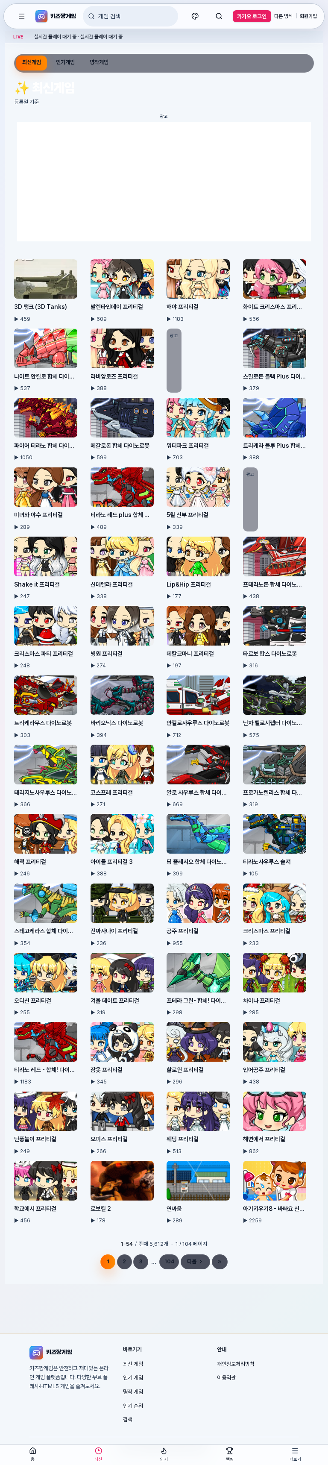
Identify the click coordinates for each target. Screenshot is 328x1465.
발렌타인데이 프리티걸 (117, 306)
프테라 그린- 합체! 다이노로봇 (198, 1000)
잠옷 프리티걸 (107, 1069)
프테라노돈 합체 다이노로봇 (274, 584)
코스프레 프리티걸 (112, 792)
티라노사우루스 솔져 (266, 861)
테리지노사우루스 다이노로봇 (45, 792)
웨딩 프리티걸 (183, 1139)
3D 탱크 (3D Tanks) (40, 306)
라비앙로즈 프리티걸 (114, 376)
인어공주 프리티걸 (264, 1069)
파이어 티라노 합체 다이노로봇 (45, 445)
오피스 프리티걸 (109, 1139)
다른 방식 (283, 16)
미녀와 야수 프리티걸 (38, 514)
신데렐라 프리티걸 (112, 584)
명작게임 (99, 62)
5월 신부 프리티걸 (187, 514)
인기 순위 (133, 1406)
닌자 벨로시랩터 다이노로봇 (274, 722)
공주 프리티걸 (183, 931)
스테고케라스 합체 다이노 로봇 (45, 931)
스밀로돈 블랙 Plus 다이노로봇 (274, 376)
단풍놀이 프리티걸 (35, 1139)
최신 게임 (133, 1364)
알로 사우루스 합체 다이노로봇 (198, 792)
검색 (127, 1419)
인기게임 (65, 62)
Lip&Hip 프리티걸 (189, 584)
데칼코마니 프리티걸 (190, 653)
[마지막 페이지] (220, 1261)
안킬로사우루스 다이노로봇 (198, 722)
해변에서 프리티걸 (264, 1139)
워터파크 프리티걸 (188, 445)
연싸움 (174, 1208)
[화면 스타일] (195, 16)
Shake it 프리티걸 (37, 584)
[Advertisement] (164, 181)
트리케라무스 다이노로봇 (43, 722)
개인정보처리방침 (236, 1364)
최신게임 (31, 62)
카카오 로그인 (251, 16)
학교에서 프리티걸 (35, 1208)
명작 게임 (133, 1392)
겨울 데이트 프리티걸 (115, 1000)
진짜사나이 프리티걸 (114, 931)
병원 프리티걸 (107, 653)
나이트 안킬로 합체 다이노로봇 (45, 376)
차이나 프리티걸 (261, 1000)
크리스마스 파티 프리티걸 (43, 653)
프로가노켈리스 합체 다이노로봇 (274, 792)
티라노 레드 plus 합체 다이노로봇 (122, 514)
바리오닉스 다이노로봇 (117, 722)
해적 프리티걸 (30, 861)
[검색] (219, 16)
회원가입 (308, 16)
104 (169, 1261)
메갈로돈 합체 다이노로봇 (120, 445)
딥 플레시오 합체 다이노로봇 (198, 861)
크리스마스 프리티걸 (266, 931)
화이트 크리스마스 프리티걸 (274, 306)
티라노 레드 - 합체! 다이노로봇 (45, 1069)
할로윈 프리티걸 (185, 1069)
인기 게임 (133, 1377)
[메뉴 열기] (22, 16)
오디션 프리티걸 (32, 1000)
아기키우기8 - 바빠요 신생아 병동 (274, 1208)
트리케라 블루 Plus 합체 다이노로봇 (274, 445)
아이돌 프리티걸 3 (112, 861)
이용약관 (226, 1377)
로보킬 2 (101, 1208)
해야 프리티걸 (183, 306)
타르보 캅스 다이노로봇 (270, 653)
